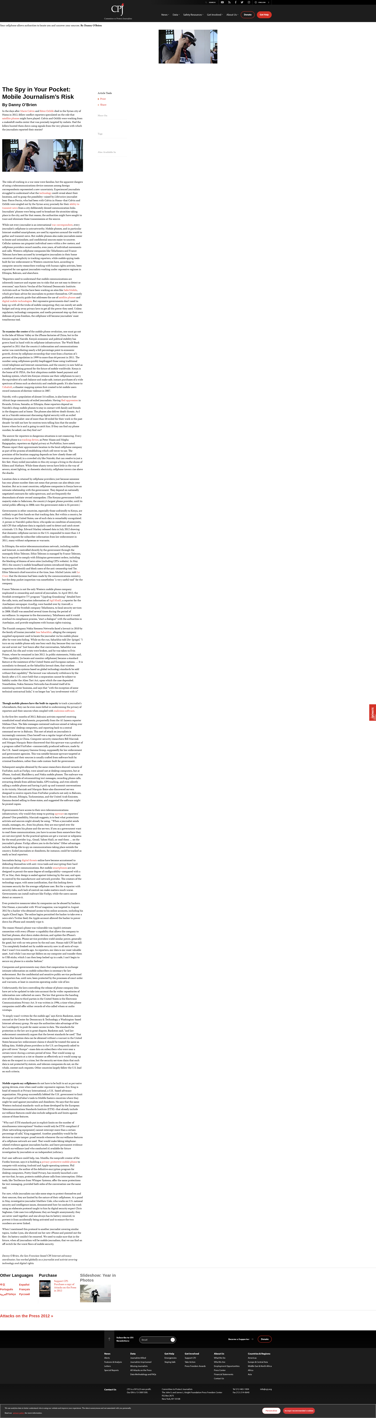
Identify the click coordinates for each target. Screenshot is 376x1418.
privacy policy (18, 1413)
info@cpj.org (266, 1389)
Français (24, 1289)
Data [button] (175, 14)
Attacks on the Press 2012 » (26, 1316)
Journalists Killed (138, 1357)
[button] (269, 2)
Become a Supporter (238, 1339)
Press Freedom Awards (195, 1366)
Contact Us (219, 1378)
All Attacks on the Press (141, 1370)
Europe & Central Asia (258, 1362)
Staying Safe (170, 1362)
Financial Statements (223, 1374)
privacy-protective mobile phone (59, 1162)
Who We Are (219, 1362)
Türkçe (11, 1294)
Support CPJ (190, 1357)
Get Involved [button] (214, 14)
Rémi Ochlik (47, 111)
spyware (59, 814)
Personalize (271, 1411)
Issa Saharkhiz (44, 632)
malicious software (64, 711)
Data (133, 1353)
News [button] (164, 14)
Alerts (107, 1357)
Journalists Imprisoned (140, 1362)
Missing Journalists (139, 1366)
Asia (250, 1374)
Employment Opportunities (227, 1366)
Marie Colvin (27, 111)
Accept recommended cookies (299, 1411)
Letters (107, 1366)
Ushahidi (7, 387)
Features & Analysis (113, 1362)
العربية (3, 1294)
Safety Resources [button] (192, 14)
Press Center (220, 1370)
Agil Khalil (55, 600)
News (107, 1353)
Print (103, 99)
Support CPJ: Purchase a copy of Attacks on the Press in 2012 (65, 1286)
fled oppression (69, 400)
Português (6, 1289)
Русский (24, 1294)
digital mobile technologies (17, 301)
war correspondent (62, 225)
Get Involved (192, 1353)
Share (103, 105)
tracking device (30, 440)
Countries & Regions (259, 1353)
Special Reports (111, 1370)
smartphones (60, 868)
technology (45, 193)
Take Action (190, 1362)
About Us (219, 1353)
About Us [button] (231, 14)
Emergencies (170, 1357)
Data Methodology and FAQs (143, 1374)
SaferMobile (70, 290)
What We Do (219, 1357)
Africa (250, 1370)
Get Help (264, 14)
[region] (188, 1411)
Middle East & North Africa (260, 1366)
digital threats (29, 860)
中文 (2, 1284)
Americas (252, 1357)
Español (24, 1284)
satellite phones (11, 118)
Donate (247, 14)
